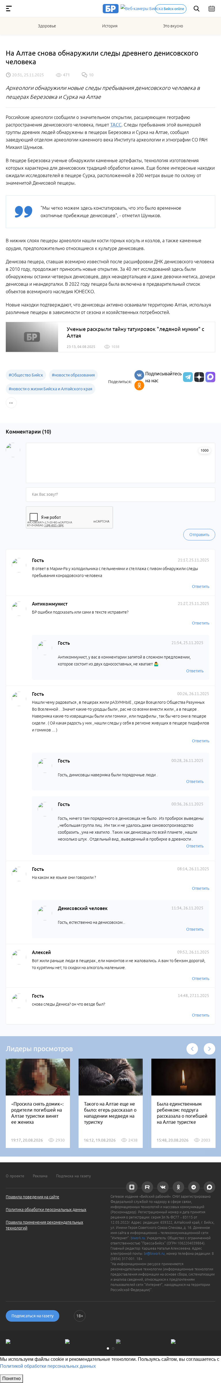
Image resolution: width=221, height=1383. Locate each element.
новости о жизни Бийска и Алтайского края (50, 389)
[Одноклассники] (139, 385)
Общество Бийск (26, 375)
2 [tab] (113, 1348)
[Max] (210, 377)
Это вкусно (173, 26)
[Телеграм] (187, 377)
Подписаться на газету (33, 1316)
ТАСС (115, 124)
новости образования (73, 375)
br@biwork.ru (154, 1253)
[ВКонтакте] (139, 375)
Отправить (199, 534)
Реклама (40, 1175)
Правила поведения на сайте (32, 1197)
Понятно (11, 1378)
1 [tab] (108, 1348)
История (109, 26)
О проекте (15, 1175)
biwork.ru (138, 1238)
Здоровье (47, 26)
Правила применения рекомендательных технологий (44, 1225)
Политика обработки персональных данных (46, 1209)
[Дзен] (198, 377)
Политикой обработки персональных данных (48, 1366)
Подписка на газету (73, 1175)
